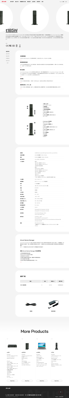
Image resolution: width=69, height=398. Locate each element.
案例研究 (38, 1)
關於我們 (12, 1)
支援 (42, 1)
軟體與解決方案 (23, 1)
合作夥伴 (33, 1)
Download (60, 285)
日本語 (66, 1)
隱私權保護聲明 (61, 396)
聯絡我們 (29, 1)
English (61, 1)
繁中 (63, 1)
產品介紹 (16, 1)
